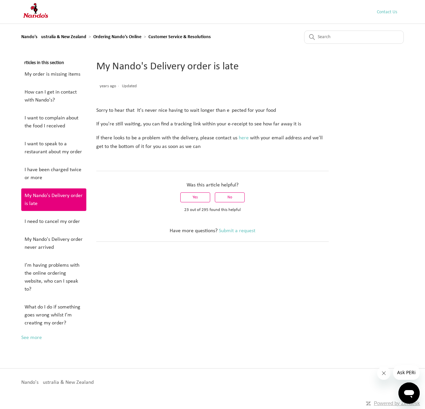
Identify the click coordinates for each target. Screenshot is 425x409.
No (229, 197)
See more (31, 337)
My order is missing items (52, 74)
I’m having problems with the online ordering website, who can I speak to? (52, 277)
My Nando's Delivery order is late (54, 199)
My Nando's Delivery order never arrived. (54, 243)
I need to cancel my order (52, 221)
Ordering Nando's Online (117, 36)
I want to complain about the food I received (51, 122)
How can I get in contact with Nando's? (51, 96)
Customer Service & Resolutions (179, 36)
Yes (195, 197)
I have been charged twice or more (53, 173)
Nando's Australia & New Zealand (53, 36)
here (244, 138)
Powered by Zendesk (397, 403)
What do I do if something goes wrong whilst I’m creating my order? (52, 315)
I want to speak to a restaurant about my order (53, 148)
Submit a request (237, 231)
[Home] (35, 18)
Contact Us (387, 12)
